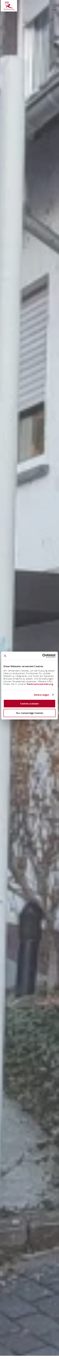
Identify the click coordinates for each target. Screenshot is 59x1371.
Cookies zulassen (29, 703)
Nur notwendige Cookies (29, 712)
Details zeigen (41, 694)
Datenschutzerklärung (40, 684)
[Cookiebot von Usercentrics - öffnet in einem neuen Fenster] (42, 656)
